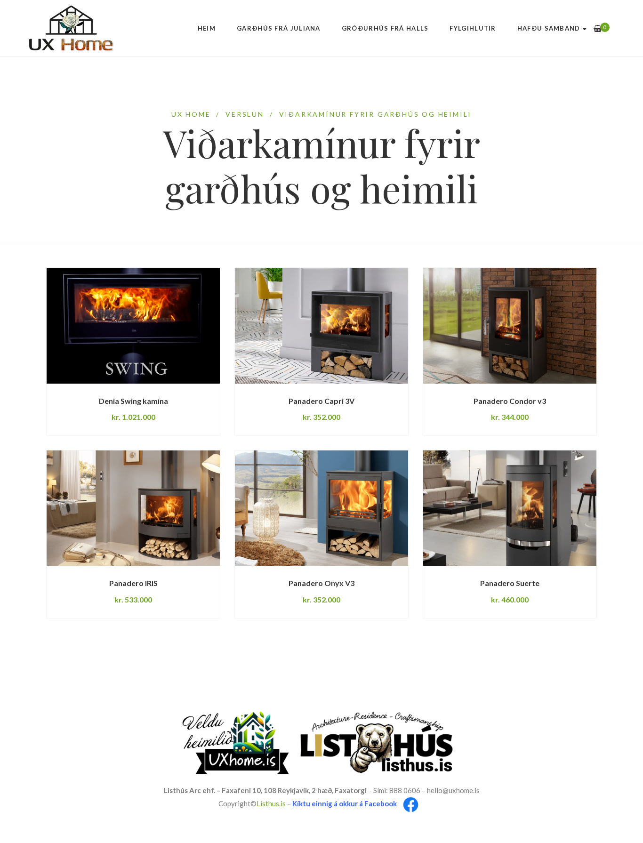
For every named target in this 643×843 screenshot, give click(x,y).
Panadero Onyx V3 (321, 582)
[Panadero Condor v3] (509, 325)
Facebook (380, 804)
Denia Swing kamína (133, 400)
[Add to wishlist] (189, 383)
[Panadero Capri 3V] (321, 325)
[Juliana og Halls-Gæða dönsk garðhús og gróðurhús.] (71, 28)
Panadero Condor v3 (510, 400)
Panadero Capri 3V (321, 400)
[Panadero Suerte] (509, 508)
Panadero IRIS (133, 582)
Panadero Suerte (509, 582)
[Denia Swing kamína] (133, 325)
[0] (598, 28)
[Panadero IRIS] (133, 508)
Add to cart (91, 383)
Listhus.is (271, 804)
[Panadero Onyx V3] (321, 508)
